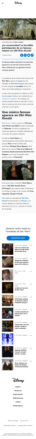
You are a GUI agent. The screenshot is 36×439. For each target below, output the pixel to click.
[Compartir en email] (28, 55)
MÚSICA (18, 402)
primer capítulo (11, 123)
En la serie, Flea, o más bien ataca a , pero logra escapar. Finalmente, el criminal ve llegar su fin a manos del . (18, 188)
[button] (2, 3)
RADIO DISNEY (18, 394)
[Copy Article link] (32, 55)
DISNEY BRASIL (18, 406)
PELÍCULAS (18, 391)
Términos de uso (24, 420)
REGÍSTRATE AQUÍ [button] (18, 238)
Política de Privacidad (13, 420)
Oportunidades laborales (10, 425)
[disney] (18, 380)
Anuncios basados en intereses (25, 425)
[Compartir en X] (25, 55)
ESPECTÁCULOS (18, 398)
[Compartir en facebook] (21, 55)
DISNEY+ (18, 387)
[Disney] (18, 3)
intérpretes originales (9, 99)
